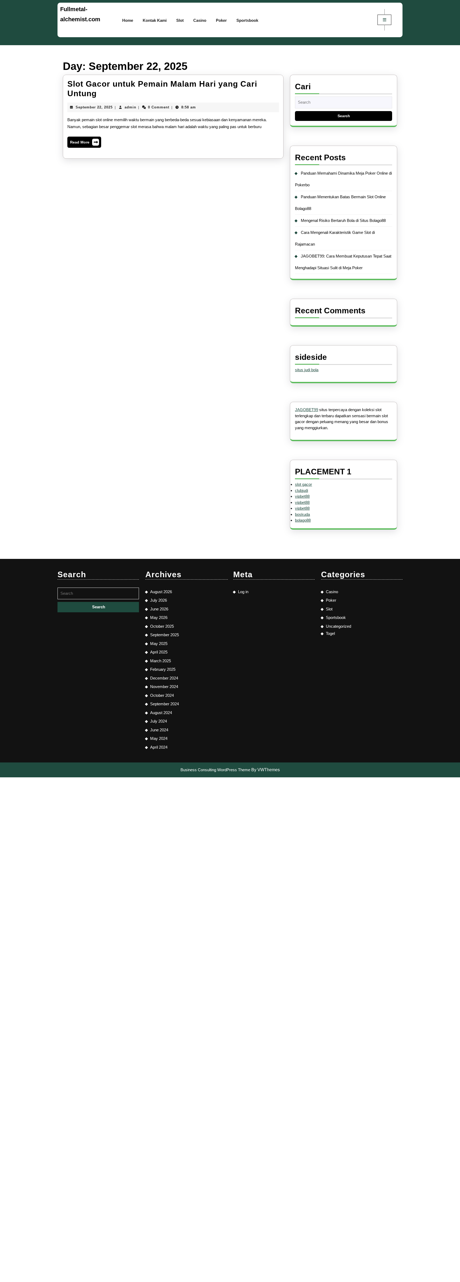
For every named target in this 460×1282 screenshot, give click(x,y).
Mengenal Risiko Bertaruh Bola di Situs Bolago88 (343, 220)
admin (130, 107)
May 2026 (158, 617)
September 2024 (164, 704)
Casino (199, 20)
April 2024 (158, 747)
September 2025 (164, 634)
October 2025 (162, 626)
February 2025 (162, 669)
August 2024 (161, 712)
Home (127, 20)
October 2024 (162, 695)
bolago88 (303, 520)
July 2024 (158, 721)
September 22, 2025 (94, 107)
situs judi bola (306, 370)
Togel (330, 633)
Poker (221, 20)
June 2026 (159, 609)
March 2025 (160, 661)
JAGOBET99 (306, 409)
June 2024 (159, 730)
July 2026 (158, 600)
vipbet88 (302, 496)
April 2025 (158, 652)
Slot (180, 20)
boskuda (302, 514)
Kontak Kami (155, 20)
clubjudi (301, 490)
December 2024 (164, 678)
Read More (84, 143)
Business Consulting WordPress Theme (215, 769)
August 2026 (161, 591)
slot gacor (303, 484)
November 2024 (164, 686)
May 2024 (158, 738)
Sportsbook (247, 20)
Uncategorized (338, 626)
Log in (243, 591)
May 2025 (158, 643)
